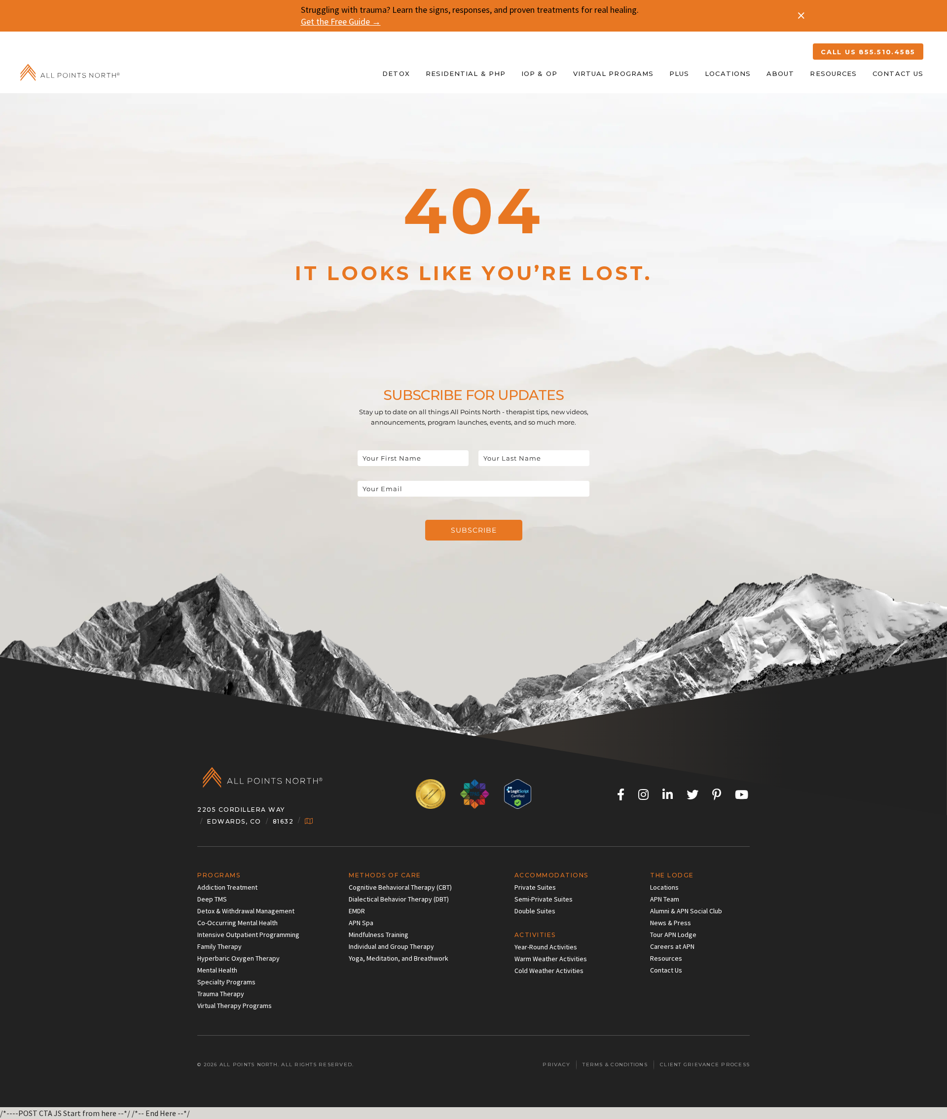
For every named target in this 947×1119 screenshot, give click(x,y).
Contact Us (898, 73)
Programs (218, 875)
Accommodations (551, 875)
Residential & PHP (466, 73)
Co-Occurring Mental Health (237, 922)
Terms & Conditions (615, 1064)
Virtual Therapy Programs (234, 1005)
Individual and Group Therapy (391, 946)
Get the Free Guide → (341, 21)
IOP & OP (539, 73)
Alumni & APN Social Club (686, 910)
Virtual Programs (613, 73)
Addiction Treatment (227, 887)
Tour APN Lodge (673, 934)
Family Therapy (219, 946)
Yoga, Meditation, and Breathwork (398, 958)
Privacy (556, 1064)
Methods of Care (385, 875)
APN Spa (361, 922)
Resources (833, 73)
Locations (728, 73)
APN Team (664, 899)
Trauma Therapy (220, 993)
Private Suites (535, 887)
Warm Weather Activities (550, 958)
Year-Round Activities (545, 946)
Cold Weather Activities (548, 970)
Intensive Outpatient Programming (248, 934)
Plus (679, 73)
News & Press (670, 922)
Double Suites (534, 910)
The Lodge (672, 875)
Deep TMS (212, 899)
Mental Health (217, 970)
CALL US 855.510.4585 (868, 52)
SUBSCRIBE (474, 530)
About (780, 73)
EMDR (357, 910)
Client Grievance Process (705, 1064)
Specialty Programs (226, 981)
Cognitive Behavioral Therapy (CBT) (400, 887)
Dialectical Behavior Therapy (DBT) (399, 899)
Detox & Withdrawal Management (245, 910)
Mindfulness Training (378, 934)
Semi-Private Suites (543, 899)
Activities (535, 935)
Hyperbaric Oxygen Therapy (238, 958)
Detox (395, 73)
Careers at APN (672, 946)
